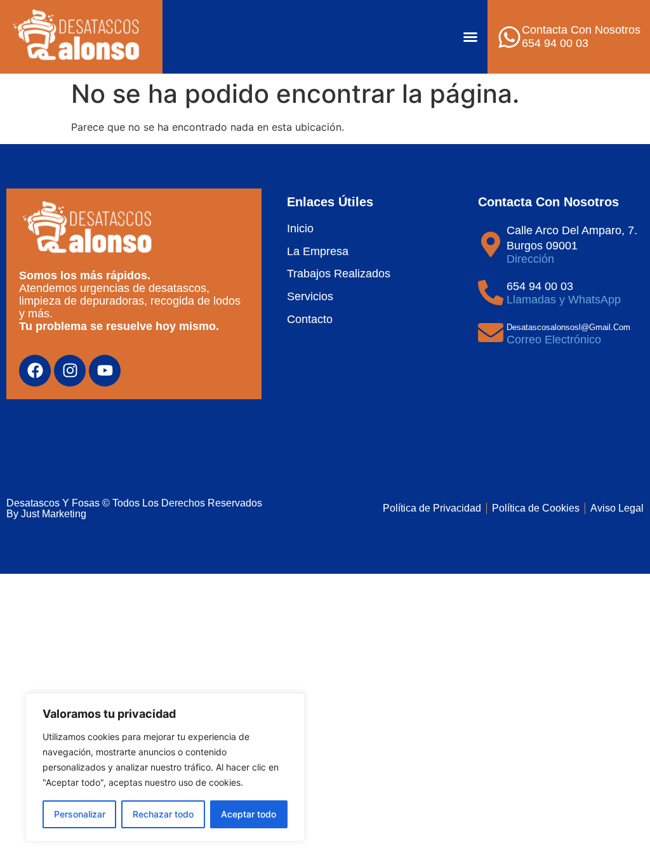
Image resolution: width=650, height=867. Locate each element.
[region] (165, 767)
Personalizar (79, 814)
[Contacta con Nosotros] (509, 37)
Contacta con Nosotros (581, 29)
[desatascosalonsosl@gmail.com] (490, 332)
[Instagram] (70, 371)
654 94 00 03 (540, 286)
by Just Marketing (46, 513)
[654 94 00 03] (490, 292)
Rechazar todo (163, 814)
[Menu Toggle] (470, 36)
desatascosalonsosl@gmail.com (568, 327)
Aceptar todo (248, 814)
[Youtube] (105, 371)
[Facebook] (35, 371)
